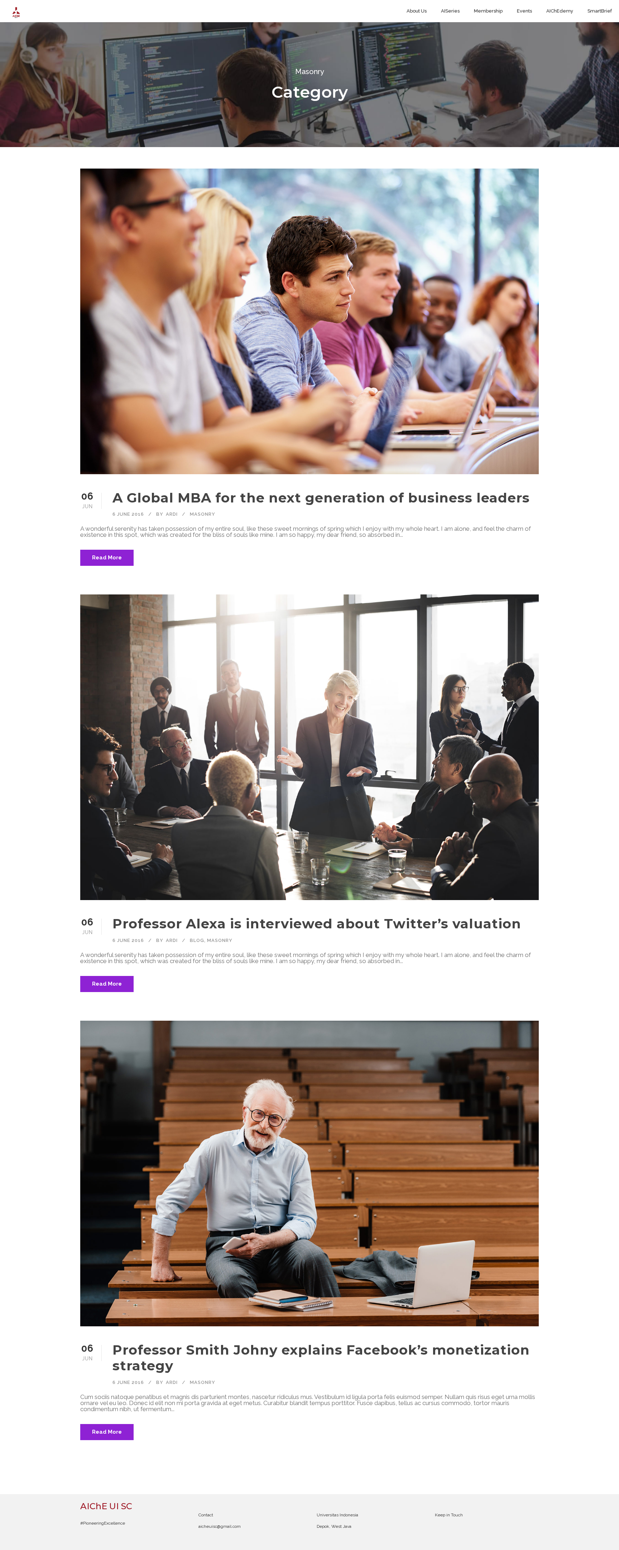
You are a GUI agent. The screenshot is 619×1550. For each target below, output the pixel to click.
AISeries (450, 11)
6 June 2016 (128, 514)
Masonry (202, 514)
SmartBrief (599, 11)
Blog (197, 940)
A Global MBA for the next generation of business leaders (321, 498)
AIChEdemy (559, 11)
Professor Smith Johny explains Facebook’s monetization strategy (321, 1358)
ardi (172, 514)
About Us (417, 11)
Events (524, 11)
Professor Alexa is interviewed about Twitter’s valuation (316, 923)
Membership (488, 11)
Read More (107, 557)
